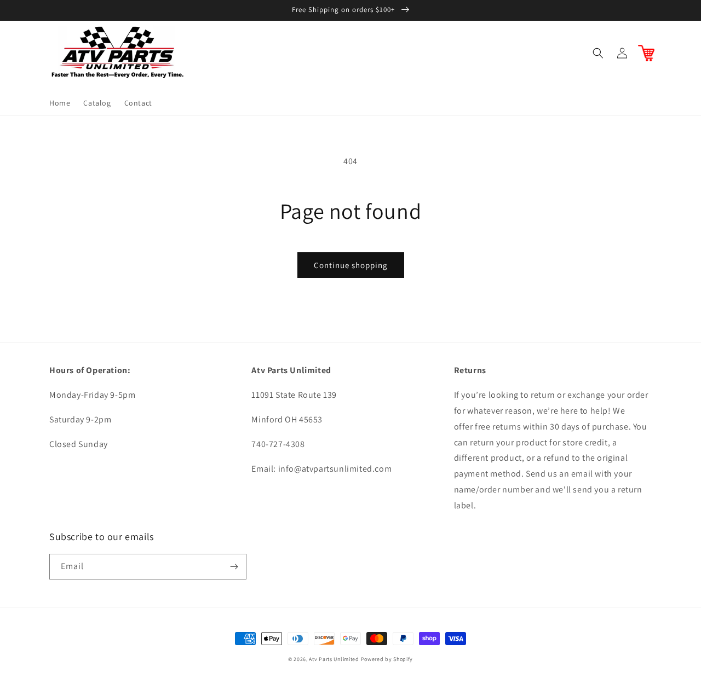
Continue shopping (351, 265)
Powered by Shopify (387, 659)
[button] (598, 53)
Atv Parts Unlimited (334, 659)
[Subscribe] (234, 566)
